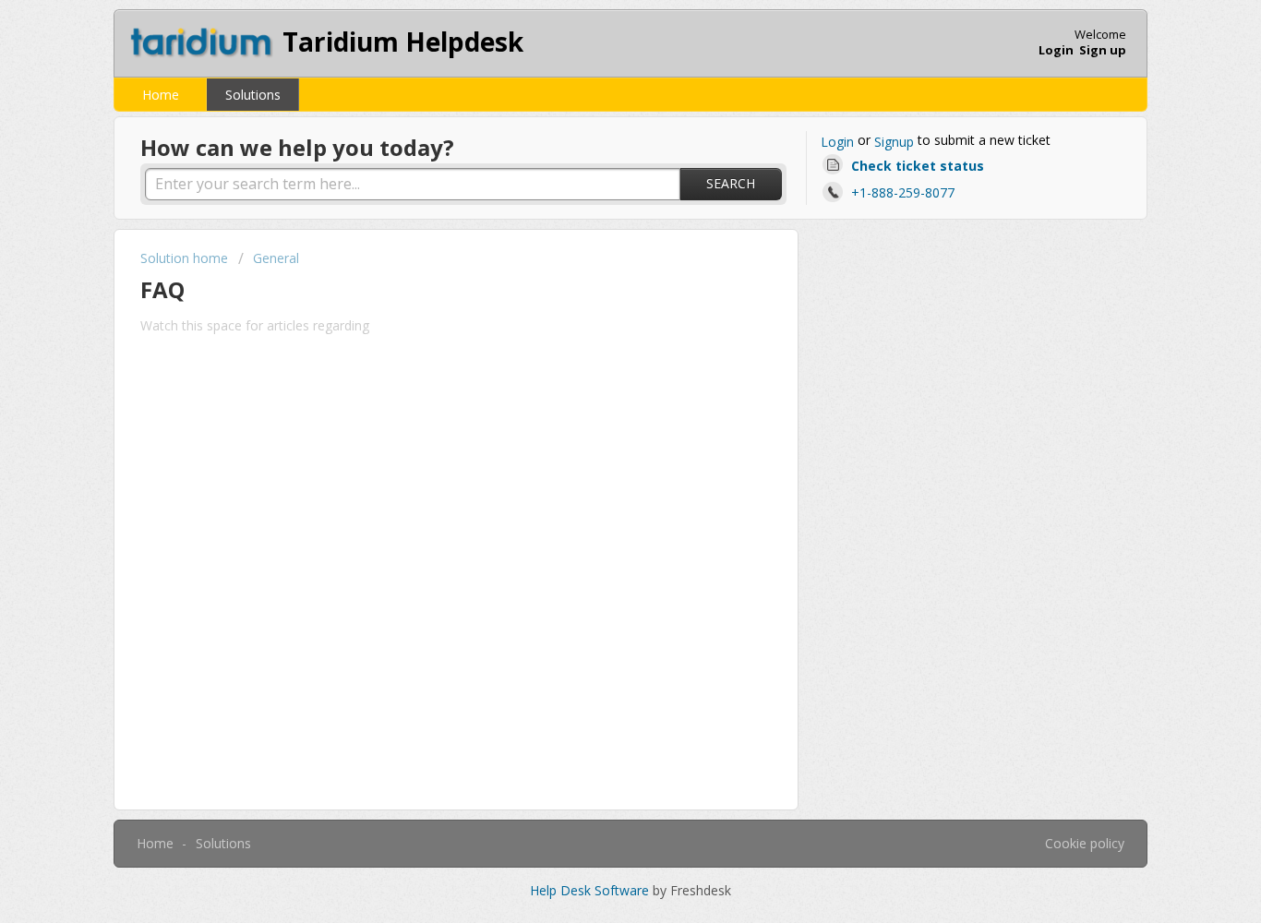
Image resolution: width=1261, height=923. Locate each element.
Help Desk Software (591, 890)
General (276, 258)
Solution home (186, 258)
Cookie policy (1084, 843)
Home (160, 94)
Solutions (253, 94)
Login (837, 141)
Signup (894, 141)
